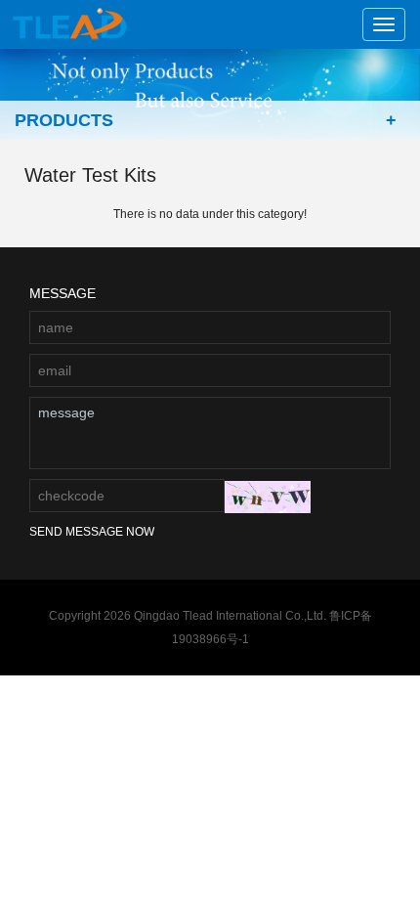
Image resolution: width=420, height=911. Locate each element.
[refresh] (268, 497)
